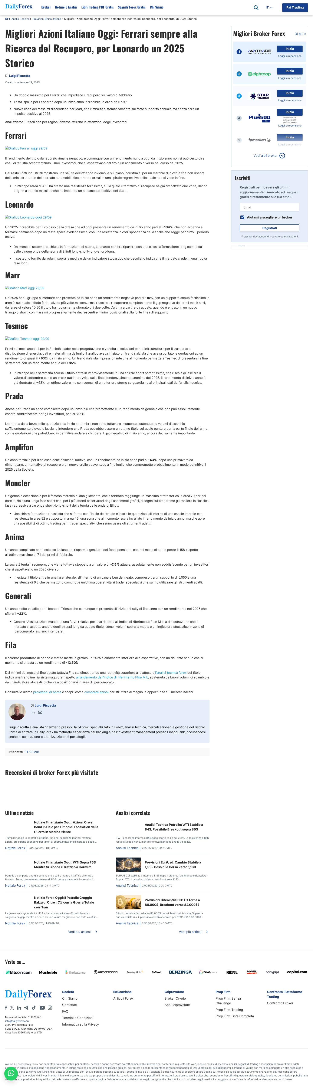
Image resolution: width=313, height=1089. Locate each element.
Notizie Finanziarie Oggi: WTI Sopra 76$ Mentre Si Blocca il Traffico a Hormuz (65, 864)
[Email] (40, 712)
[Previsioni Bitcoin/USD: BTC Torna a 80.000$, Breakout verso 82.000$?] (128, 909)
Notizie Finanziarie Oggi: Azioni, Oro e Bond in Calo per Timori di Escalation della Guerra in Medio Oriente (66, 827)
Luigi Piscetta (45, 705)
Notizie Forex (15, 848)
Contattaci (70, 1005)
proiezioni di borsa (47, 692)
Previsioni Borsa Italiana (47, 18)
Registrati (269, 228)
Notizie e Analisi (66, 7)
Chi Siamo (157, 7)
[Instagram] (50, 1008)
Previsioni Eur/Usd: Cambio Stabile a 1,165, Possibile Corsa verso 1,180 (173, 864)
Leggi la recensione (290, 55)
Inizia (290, 49)
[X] (12, 1008)
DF (7, 19)
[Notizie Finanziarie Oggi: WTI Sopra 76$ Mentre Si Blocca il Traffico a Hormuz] (18, 860)
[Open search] (256, 7)
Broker (46, 7)
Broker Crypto (175, 998)
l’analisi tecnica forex (171, 673)
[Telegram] (26, 1008)
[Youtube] (42, 1008)
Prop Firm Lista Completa (235, 1016)
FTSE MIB (31, 752)
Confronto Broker (280, 1003)
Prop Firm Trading (229, 1010)
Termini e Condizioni (77, 1018)
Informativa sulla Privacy (80, 1024)
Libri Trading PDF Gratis (97, 7)
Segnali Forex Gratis (132, 7)
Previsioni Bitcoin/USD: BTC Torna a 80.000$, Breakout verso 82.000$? (172, 902)
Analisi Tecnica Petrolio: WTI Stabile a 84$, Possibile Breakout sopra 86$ (174, 827)
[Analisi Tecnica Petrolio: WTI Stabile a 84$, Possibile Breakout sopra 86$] (117, 822)
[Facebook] (6, 1008)
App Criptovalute (177, 1005)
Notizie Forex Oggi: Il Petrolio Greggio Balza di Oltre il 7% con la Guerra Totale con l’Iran (64, 902)
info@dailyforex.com (17, 1021)
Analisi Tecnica (20, 18)
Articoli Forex (123, 998)
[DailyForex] (28, 995)
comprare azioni (96, 692)
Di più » (300, 34)
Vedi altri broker (266, 156)
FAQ (65, 1011)
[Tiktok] (33, 1007)
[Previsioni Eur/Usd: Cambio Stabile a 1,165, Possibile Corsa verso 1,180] (128, 871)
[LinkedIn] (33, 712)
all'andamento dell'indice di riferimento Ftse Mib (112, 677)
